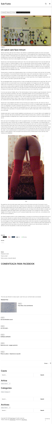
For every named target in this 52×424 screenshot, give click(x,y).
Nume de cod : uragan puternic (9, 345)
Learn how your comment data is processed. (30, 296)
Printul (3, 47)
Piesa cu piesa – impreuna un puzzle (10, 353)
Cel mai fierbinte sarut (7, 319)
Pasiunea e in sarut (5, 253)
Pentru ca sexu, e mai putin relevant (8, 258)
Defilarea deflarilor (6, 336)
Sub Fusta (6, 4)
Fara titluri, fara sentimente (25, 305)
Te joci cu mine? (4, 255)
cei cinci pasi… (4, 328)
